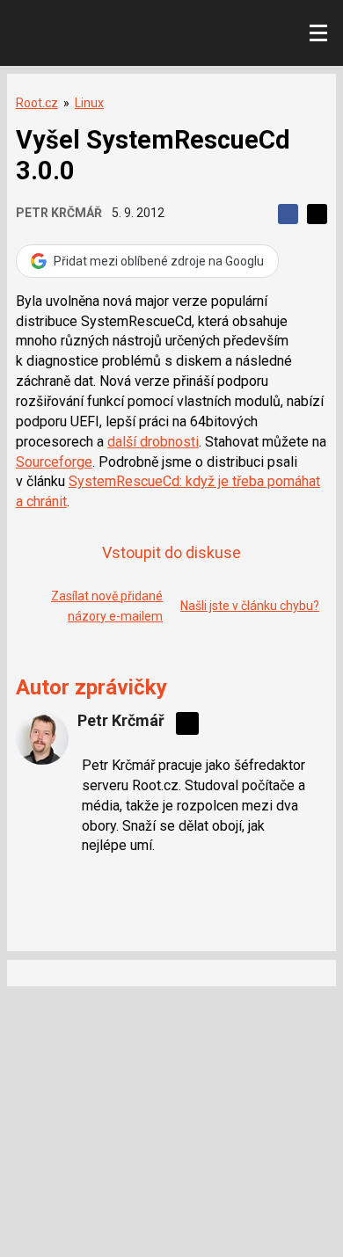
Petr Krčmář (59, 213)
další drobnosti (153, 441)
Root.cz (37, 103)
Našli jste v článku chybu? (249, 606)
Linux (89, 103)
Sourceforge (54, 462)
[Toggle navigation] (318, 33)
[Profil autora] (42, 738)
